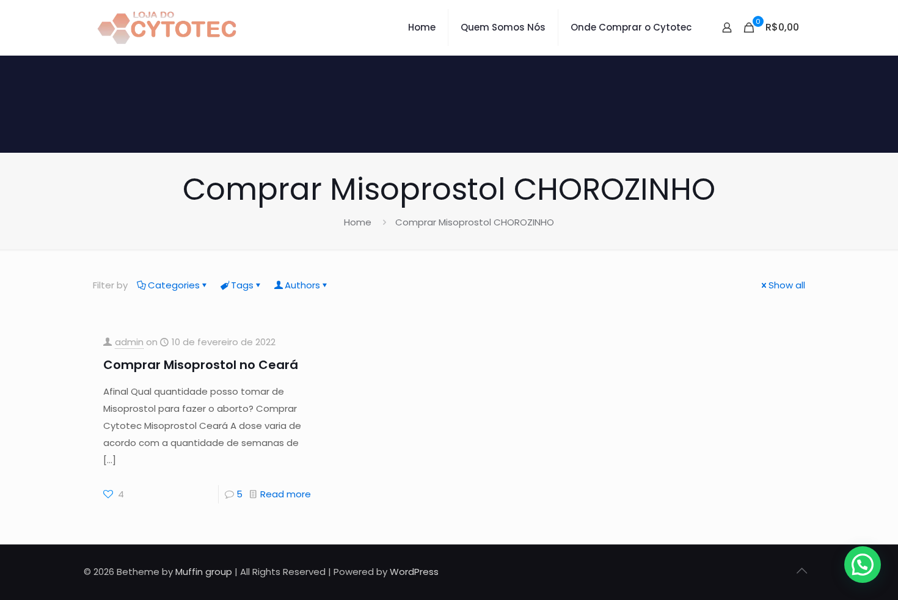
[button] (862, 564)
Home (357, 222)
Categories (174, 285)
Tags (242, 285)
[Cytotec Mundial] (167, 27)
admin (129, 341)
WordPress (414, 571)
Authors (302, 285)
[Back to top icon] (801, 571)
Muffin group (203, 571)
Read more (285, 494)
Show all (786, 285)
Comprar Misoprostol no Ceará (200, 364)
